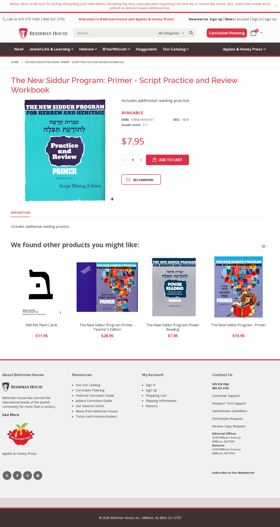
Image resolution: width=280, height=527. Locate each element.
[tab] (20, 212)
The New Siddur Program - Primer (238, 325)
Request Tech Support (229, 403)
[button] (112, 199)
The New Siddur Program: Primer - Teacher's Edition (107, 327)
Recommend (143, 180)
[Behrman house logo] (43, 33)
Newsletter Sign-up (206, 19)
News (230, 19)
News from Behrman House (97, 411)
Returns (152, 406)
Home (15, 62)
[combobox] (134, 33)
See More (10, 415)
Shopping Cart (156, 395)
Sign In (257, 19)
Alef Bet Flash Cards (42, 325)
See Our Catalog (88, 385)
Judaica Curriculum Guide (94, 400)
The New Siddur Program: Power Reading (172, 327)
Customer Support (226, 395)
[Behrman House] (22, 386)
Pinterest (37, 475)
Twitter (7, 475)
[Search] (191, 33)
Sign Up (270, 19)
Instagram (27, 475)
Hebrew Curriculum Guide (95, 395)
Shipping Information (161, 400)
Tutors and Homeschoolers (96, 416)
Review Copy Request (229, 426)
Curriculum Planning (227, 33)
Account (243, 19)
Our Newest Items (90, 406)
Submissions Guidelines (229, 411)
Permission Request (227, 418)
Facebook (17, 475)
